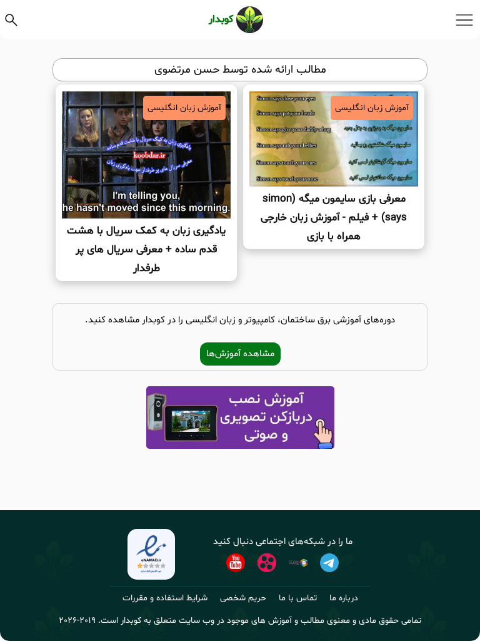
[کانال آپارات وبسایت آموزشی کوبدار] (267, 562)
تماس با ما (298, 598)
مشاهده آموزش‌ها (240, 354)
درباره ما (343, 598)
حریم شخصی (243, 598)
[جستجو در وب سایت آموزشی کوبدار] (11, 20)
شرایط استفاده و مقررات (165, 598)
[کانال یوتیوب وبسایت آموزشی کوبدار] (235, 562)
